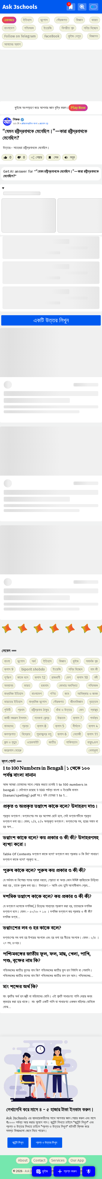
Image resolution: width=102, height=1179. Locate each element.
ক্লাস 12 (40, 677)
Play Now (78, 108)
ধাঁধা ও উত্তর (64, 710)
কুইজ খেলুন (74, 36)
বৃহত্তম (93, 702)
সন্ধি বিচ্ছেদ (91, 28)
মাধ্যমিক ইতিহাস (13, 694)
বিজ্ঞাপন (93, 36)
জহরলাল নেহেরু (12, 750)
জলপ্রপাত (10, 734)
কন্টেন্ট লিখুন (18, 1142)
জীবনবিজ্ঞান (76, 702)
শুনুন (72, 157)
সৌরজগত (58, 702)
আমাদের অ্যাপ (12, 44)
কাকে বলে (22, 677)
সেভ (55, 157)
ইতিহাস (47, 661)
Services (58, 1160)
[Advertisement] (51, 75)
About (22, 1160)
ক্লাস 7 (77, 718)
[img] (71, 7)
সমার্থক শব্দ (92, 661)
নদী (96, 677)
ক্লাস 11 (92, 734)
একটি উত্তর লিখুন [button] (51, 320)
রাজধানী (55, 677)
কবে (67, 694)
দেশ (68, 677)
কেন (81, 710)
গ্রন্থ (25, 726)
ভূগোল (21, 661)
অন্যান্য (8, 685)
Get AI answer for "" (51, 173)
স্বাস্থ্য (94, 710)
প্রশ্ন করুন (69, 1171)
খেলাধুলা (93, 750)
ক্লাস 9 (8, 669)
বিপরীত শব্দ (68, 28)
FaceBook (51, 36)
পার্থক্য (94, 718)
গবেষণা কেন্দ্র (41, 718)
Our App (77, 1160)
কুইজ (75, 661)
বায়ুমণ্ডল (92, 742)
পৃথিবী (7, 710)
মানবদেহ (8, 726)
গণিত (53, 694)
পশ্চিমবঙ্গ (29, 28)
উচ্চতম (61, 718)
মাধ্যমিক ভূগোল (38, 702)
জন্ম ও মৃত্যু (10, 742)
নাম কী (94, 669)
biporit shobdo (33, 669)
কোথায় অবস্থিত (68, 685)
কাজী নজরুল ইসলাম (15, 718)
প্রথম (21, 710)
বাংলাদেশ (37, 694)
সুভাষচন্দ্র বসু (44, 734)
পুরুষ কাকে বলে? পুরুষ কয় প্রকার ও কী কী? (44, 870)
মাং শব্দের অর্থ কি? (20, 986)
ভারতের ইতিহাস (13, 702)
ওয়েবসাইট (33, 742)
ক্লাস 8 (41, 726)
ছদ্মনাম (44, 685)
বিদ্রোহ (26, 734)
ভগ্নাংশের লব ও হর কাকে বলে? (32, 928)
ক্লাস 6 (62, 734)
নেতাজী (77, 734)
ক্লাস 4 (93, 726)
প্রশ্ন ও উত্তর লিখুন (46, 1142)
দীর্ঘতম (76, 726)
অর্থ (34, 661)
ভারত (27, 685)
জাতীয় (52, 742)
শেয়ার (39, 157)
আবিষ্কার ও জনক (87, 694)
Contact (39, 1160)
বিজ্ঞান (62, 661)
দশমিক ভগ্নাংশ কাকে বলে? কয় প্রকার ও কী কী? (47, 896)
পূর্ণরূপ (7, 677)
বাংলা (7, 661)
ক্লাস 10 (82, 677)
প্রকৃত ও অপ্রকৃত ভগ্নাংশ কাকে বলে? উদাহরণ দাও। (50, 806)
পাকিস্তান (71, 742)
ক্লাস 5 (59, 726)
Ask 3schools (19, 6)
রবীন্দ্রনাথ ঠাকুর (40, 710)
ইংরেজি (47, 28)
